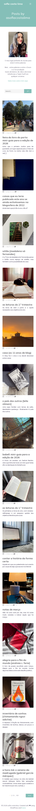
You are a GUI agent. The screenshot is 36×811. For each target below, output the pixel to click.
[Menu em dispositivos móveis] (30, 4)
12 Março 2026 (10, 709)
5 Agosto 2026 (10, 246)
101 (17, 795)
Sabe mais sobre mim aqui (18, 81)
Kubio (24, 808)
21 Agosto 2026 (10, 133)
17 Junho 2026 (10, 450)
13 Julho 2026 (10, 348)
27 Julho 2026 (10, 300)
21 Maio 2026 (10, 554)
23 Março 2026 (10, 655)
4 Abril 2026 (9, 605)
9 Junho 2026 (10, 503)
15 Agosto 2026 (10, 191)
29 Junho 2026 (10, 396)
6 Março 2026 (10, 765)
